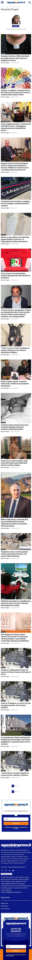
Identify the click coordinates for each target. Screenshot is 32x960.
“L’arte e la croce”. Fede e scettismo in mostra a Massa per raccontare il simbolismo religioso (15, 350)
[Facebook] (3, 871)
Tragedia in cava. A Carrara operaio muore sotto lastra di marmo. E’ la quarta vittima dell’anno (14, 554)
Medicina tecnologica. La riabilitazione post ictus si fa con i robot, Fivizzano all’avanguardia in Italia (16, 603)
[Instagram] (6, 871)
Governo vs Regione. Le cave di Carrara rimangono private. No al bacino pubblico (16, 705)
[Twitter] (10, 871)
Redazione (4, 903)
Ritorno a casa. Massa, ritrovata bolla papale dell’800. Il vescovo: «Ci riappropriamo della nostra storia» (15, 239)
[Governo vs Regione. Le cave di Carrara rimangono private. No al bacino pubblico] (16, 691)
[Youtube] (13, 871)
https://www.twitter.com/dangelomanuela (16, 29)
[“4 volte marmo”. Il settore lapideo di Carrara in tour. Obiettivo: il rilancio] (16, 761)
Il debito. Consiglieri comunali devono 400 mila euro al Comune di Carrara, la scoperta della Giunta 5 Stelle (16, 92)
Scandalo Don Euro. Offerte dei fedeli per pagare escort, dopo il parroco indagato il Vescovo (15, 58)
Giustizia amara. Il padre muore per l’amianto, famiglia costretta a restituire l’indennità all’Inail (15, 427)
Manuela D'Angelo (5, 62)
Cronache (3, 53)
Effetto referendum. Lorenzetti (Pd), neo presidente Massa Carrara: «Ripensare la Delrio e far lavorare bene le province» (14, 522)
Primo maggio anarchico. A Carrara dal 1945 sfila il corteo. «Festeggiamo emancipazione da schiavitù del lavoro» (16, 127)
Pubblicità (4, 906)
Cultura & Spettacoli (5, 121)
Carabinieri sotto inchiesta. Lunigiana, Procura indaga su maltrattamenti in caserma (15, 203)
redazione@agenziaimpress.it (17, 867)
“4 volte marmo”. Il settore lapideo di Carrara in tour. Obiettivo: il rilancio (15, 774)
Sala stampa (5, 909)
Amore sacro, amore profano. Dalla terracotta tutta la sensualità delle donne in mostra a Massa (14, 463)
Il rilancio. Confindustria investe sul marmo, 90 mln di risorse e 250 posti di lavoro (16, 672)
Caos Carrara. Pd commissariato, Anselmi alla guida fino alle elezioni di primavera (15, 275)
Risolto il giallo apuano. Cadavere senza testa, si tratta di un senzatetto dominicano (15, 383)
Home (2, 6)
